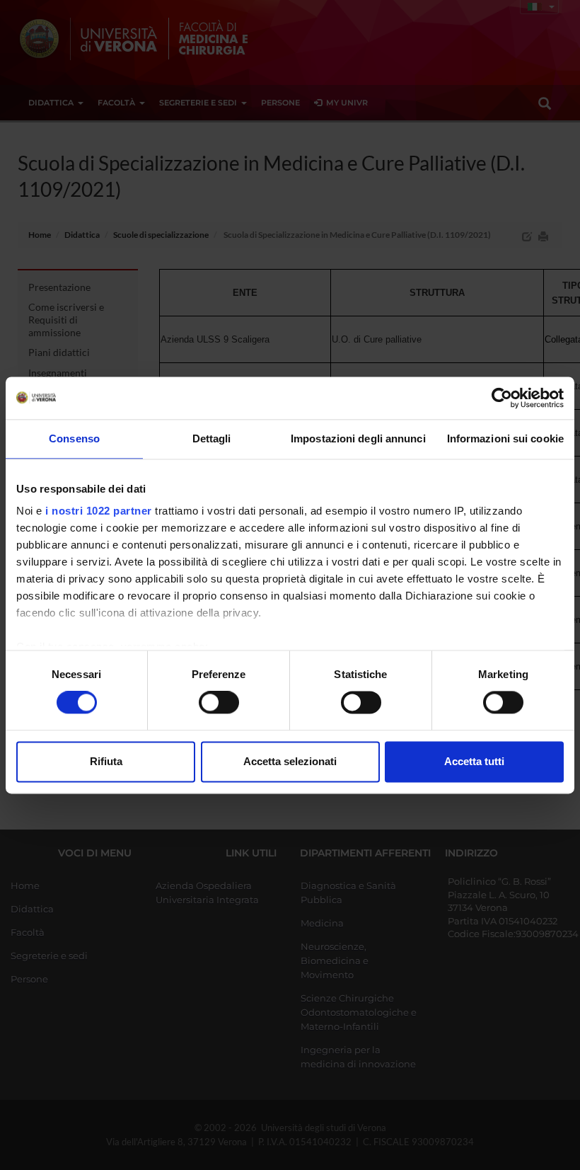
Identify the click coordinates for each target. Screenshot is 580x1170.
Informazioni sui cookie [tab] (505, 438)
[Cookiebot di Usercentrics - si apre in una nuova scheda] (502, 397)
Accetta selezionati (290, 761)
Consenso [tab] (74, 438)
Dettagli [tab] (211, 438)
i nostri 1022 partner (98, 511)
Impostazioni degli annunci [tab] (358, 438)
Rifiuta (106, 761)
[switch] (219, 703)
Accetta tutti (474, 761)
